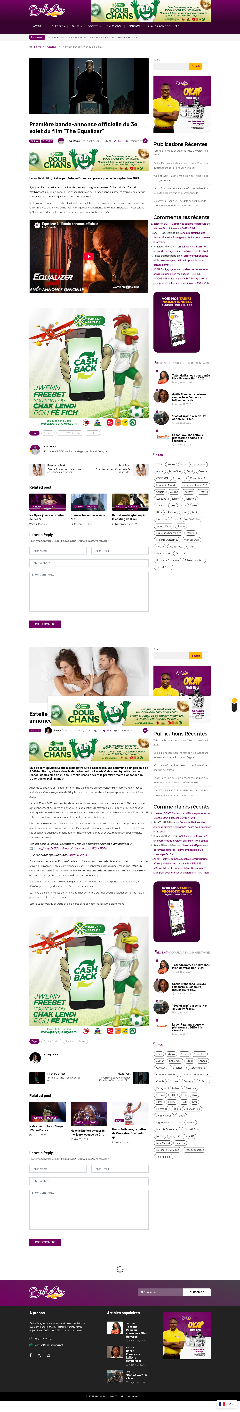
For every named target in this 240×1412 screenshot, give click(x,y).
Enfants (203, 491)
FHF (173, 505)
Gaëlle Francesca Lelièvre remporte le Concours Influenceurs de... (189, 397)
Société (93, 26)
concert (180, 478)
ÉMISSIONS (114, 26)
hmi (194, 512)
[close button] (190, 698)
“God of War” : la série (137, 1376)
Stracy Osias (61, 730)
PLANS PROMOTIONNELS (163, 26)
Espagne (161, 498)
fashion (176, 498)
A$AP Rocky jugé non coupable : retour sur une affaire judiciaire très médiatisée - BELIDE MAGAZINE (180, 274)
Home (37, 46)
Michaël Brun (191, 539)
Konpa (181, 526)
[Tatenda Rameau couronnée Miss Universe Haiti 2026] (115, 1328)
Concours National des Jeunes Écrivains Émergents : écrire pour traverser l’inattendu (182, 237)
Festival (160, 505)
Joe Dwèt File (192, 519)
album (171, 464)
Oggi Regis (73, 141)
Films (159, 512)
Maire (82, 1041)
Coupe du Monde (166, 485)
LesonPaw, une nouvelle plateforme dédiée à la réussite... (188, 438)
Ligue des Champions (168, 533)
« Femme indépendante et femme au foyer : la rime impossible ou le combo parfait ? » (180, 260)
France (172, 512)
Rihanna (180, 553)
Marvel (190, 533)
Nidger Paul (176, 546)
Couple (160, 491)
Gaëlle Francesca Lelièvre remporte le (134, 1355)
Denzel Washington (69, 433)
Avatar (160, 471)
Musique (134, 1118)
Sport (51, 1122)
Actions (48, 433)
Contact (134, 26)
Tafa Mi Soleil (163, 567)
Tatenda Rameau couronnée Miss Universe (136, 1331)
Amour (184, 464)
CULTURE (57, 26)
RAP (191, 546)
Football (38, 1122)
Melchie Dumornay (167, 539)
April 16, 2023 (78, 855)
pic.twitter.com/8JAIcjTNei (88, 848)
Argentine (199, 464)
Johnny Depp (164, 526)
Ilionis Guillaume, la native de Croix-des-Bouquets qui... (87, 1133)
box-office (175, 471)
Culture (47, 141)
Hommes (161, 519)
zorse (156, 223)
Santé (76, 26)
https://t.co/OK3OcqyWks (51, 848)
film (194, 505)
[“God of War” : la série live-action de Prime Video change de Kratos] (115, 1376)
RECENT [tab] (162, 363)
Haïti (184, 512)
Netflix (160, 546)
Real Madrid (163, 553)
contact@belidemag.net (49, 1345)
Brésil (189, 471)
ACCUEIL (38, 26)
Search (157, 59)
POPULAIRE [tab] (177, 363)
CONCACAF (163, 478)
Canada (202, 471)
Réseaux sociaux (194, 560)
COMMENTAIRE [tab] (199, 363)
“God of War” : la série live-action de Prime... (189, 417)
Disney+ (188, 491)
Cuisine (174, 491)
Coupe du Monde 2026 (195, 485)
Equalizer (92, 433)
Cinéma (51, 46)
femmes (191, 498)
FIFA (184, 505)
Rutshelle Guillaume (167, 560)
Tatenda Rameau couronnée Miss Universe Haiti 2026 (75, 37)
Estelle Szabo (51, 1041)
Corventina (196, 478)
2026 (159, 464)
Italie (175, 519)
